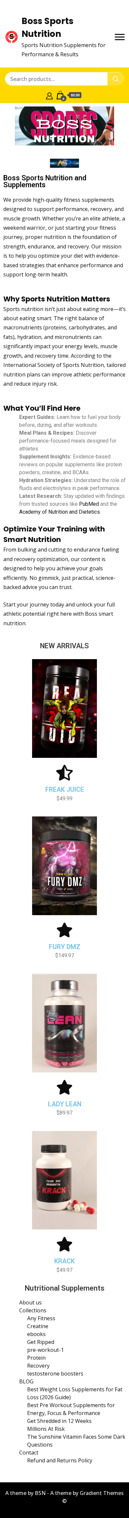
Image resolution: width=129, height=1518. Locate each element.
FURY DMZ (64, 947)
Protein (36, 1357)
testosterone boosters (55, 1373)
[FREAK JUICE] (64, 772)
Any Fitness (41, 1318)
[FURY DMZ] (64, 930)
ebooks (36, 1334)
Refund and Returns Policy (59, 1460)
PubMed (89, 504)
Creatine (37, 1326)
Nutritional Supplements (65, 1288)
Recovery (38, 1365)
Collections (32, 1310)
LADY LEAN (64, 1104)
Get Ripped (40, 1342)
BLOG (26, 1381)
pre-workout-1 (45, 1349)
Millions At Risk (46, 1428)
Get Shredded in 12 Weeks (59, 1421)
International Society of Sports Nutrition (53, 365)
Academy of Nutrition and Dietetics (59, 512)
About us (30, 1302)
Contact (28, 1452)
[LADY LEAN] (64, 1087)
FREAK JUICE (64, 789)
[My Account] (49, 95)
